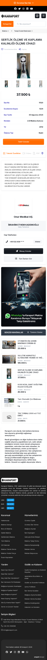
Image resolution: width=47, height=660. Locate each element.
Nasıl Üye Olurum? (7, 570)
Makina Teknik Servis (8, 549)
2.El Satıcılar (5, 545)
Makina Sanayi (6, 525)
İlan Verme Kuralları (31, 591)
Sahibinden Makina (8, 537)
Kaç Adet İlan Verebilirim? (10, 578)
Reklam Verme (30, 549)
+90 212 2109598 (9, 626)
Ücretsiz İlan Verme (31, 525)
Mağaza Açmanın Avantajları (11, 586)
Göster (37, 242)
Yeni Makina (5, 541)
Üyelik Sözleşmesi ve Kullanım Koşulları (35, 571)
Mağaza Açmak (30, 529)
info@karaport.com (10, 630)
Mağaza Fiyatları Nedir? (9, 590)
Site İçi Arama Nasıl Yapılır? (10, 602)
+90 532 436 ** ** (17, 242)
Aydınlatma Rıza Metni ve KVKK (33, 577)
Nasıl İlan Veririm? (7, 574)
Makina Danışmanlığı (32, 545)
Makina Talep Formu (32, 541)
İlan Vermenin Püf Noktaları (10, 582)
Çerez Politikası (30, 587)
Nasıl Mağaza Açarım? (9, 594)
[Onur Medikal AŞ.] (23, 205)
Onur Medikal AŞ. (23, 217)
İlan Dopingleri (30, 533)
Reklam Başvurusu (31, 553)
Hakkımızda (5, 520)
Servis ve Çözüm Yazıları (10, 607)
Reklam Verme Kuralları (33, 599)
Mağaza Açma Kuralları (33, 595)
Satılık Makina (6, 533)
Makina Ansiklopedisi (32, 603)
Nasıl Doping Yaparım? (9, 598)
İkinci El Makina (6, 529)
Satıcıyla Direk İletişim (32, 537)
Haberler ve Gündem (32, 607)
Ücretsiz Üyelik (30, 520)
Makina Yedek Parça (8, 553)
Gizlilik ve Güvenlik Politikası (34, 582)
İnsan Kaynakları (7, 557)
